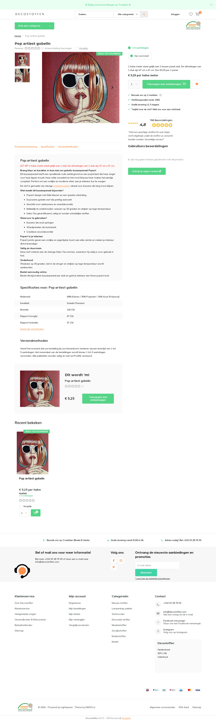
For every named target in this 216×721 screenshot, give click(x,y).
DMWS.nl (90, 707)
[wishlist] (191, 14)
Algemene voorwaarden (162, 707)
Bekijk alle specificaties (32, 329)
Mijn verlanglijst (77, 619)
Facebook (114, 561)
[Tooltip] (160, 95)
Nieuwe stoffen (120, 603)
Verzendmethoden (68, 146)
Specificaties (47, 146)
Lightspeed (66, 707)
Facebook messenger (174, 620)
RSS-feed (184, 707)
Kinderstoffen (119, 636)
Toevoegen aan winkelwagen (98, 398)
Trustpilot (126, 718)
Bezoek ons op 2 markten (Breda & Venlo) (68, 540)
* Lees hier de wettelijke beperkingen (152, 578)
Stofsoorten (118, 614)
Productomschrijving (26, 146)
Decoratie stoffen (121, 619)
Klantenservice (22, 608)
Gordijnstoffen (119, 630)
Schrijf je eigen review (145, 171)
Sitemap (19, 630)
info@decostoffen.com (174, 612)
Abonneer (146, 572)
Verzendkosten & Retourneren (30, 619)
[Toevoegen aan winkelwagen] (35, 512)
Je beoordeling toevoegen (58, 48)
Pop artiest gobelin (31, 478)
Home (18, 35)
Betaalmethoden (23, 625)
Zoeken (144, 14)
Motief (115, 641)
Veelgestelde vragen (25, 614)
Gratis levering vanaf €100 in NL (127, 540)
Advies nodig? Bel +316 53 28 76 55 (183, 540)
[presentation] (112, 87)
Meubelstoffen (119, 625)
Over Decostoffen (24, 603)
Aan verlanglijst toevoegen (197, 84)
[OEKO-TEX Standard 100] (25, 707)
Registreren (75, 603)
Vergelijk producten (79, 625)
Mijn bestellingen (77, 608)
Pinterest (114, 567)
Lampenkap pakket (122, 608)
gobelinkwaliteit (61, 185)
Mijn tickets (74, 614)
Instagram (121, 561)
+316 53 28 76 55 (172, 603)
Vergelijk (27, 506)
